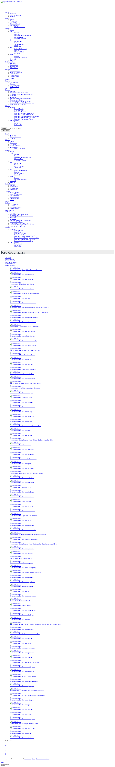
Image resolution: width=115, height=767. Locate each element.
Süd (11, 47)
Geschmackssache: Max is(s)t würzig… (22, 700)
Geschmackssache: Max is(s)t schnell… (22, 643)
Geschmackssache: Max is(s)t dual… (21, 359)
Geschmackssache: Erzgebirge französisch (22, 648)
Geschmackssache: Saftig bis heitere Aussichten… (25, 293)
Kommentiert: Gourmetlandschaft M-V (21, 558)
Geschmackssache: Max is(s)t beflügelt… (22, 667)
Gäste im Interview (15, 15)
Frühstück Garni (15, 24)
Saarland (17, 53)
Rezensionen (14, 66)
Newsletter (13, 95)
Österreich (13, 59)
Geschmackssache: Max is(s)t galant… (21, 638)
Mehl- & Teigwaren (16, 72)
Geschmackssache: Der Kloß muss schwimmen (24, 539)
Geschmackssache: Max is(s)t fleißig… (21, 615)
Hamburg (17, 34)
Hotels (12, 19)
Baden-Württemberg (20, 49)
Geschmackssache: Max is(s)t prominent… (23, 596)
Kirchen (7, 106)
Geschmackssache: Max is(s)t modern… (22, 577)
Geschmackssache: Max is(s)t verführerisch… (23, 610)
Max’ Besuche (14, 25)
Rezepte (7, 79)
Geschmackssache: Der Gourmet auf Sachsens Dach (25, 426)
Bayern (16, 50)
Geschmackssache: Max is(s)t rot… (20, 591)
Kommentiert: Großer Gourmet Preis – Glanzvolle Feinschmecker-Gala (31, 440)
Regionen (8, 28)
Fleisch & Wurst (15, 71)
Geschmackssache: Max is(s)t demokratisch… (24, 317)
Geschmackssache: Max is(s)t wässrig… (22, 478)
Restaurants (13, 21)
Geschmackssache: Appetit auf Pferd (21, 397)
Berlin (12, 30)
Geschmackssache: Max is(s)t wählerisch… (23, 449)
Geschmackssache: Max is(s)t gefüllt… (21, 714)
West (11, 54)
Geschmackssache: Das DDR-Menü (20, 487)
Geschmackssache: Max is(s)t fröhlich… (22, 738)
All (8, 258)
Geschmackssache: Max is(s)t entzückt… (22, 511)
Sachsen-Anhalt (19, 44)
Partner (7, 81)
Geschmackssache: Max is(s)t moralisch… (22, 671)
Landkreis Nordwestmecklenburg (24, 113)
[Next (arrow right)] (4, 765)
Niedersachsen (18, 37)
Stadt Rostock (18, 110)
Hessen (16, 56)
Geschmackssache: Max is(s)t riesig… (21, 393)
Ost (11, 40)
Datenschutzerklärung (16, 100)
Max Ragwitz (9, 88)
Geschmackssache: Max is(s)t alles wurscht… (23, 341)
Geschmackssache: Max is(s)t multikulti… (23, 454)
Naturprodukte (14, 75)
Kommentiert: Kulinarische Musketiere (22, 374)
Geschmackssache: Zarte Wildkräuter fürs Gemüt (24, 662)
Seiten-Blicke (14, 68)
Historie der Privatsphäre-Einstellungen (22, 103)
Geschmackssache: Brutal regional (20, 501)
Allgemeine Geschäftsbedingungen (20, 98)
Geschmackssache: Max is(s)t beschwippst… (23, 728)
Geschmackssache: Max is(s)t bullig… (21, 411)
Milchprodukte (14, 74)
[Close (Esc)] (2, 764)
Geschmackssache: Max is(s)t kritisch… (22, 629)
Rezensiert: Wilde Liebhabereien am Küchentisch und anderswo (29, 307)
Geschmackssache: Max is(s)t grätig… (21, 463)
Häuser (7, 18)
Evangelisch (18, 122)
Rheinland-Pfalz (19, 52)
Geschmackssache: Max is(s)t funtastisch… (23, 322)
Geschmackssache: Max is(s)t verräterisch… (23, 378)
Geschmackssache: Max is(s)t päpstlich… (22, 582)
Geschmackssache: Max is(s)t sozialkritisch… (24, 681)
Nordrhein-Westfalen (20, 57)
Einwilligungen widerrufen (18, 104)
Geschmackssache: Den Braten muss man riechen (25, 634)
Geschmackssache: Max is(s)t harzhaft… (22, 364)
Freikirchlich (18, 125)
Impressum (13, 97)
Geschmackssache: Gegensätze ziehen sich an (24, 515)
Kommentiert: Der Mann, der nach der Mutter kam (25, 350)
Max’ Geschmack (19, 27)
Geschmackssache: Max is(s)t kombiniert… (23, 530)
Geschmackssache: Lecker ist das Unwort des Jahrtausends (27, 695)
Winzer (12, 78)
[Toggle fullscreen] (6, 764)
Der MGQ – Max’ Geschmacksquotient (21, 94)
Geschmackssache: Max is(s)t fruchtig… (22, 492)
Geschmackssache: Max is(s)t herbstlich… (22, 416)
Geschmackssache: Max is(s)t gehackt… (22, 525)
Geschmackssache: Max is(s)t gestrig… (22, 686)
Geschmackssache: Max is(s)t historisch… (22, 274)
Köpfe (7, 12)
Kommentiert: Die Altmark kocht (20, 601)
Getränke (12, 84)
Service (7, 90)
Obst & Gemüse (14, 76)
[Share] (4, 764)
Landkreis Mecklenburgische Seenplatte (26, 116)
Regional (12, 107)
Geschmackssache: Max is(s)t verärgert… (22, 719)
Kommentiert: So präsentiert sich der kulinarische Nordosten (28, 534)
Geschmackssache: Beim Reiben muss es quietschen (25, 572)
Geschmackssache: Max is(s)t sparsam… (22, 549)
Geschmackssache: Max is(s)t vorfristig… (22, 468)
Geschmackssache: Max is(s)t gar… (20, 705)
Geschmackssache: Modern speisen (20, 605)
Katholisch (17, 123)
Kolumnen (13, 63)
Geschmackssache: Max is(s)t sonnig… (22, 657)
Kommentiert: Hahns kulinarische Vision (22, 355)
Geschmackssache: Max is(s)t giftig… (21, 430)
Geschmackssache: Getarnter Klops (20, 445)
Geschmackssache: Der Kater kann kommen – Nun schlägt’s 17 (29, 312)
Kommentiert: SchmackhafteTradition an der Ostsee (25, 383)
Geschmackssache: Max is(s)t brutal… (21, 520)
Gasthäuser (13, 22)
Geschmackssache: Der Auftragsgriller (21, 586)
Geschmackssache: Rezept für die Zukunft (22, 336)
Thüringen (17, 46)
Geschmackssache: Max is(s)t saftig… (21, 298)
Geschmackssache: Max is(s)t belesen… (22, 553)
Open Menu (5, 130)
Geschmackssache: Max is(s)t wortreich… (22, 407)
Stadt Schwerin (18, 109)
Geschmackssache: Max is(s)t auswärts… (22, 435)
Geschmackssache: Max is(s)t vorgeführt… (23, 506)
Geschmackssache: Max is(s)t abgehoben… (23, 331)
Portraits (12, 16)
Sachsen (16, 43)
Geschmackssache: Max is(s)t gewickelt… (22, 653)
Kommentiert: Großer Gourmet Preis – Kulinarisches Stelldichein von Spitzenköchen (35, 624)
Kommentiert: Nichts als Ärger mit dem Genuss (24, 723)
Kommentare (14, 65)
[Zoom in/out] (8, 764)
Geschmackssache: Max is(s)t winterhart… (23, 303)
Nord (11, 31)
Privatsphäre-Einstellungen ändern (20, 101)
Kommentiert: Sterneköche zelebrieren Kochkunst (25, 388)
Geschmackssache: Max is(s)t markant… (22, 289)
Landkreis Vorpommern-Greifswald (24, 117)
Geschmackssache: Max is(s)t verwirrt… (22, 402)
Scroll (2, 762)
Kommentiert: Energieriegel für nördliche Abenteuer (26, 270)
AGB (33, 759)
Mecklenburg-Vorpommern (22, 35)
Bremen (16, 33)
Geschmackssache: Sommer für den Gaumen (23, 459)
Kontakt (12, 91)
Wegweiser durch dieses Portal (19, 93)
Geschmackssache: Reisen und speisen (21, 563)
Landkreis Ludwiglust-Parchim (23, 114)
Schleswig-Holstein (20, 38)
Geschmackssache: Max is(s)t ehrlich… (22, 497)
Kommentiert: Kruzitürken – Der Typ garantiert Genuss (26, 473)
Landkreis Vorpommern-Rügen (23, 119)
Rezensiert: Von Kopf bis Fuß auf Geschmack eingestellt (27, 690)
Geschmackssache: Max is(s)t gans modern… (23, 345)
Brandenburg (18, 41)
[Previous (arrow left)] (2, 765)
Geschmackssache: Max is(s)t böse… (21, 421)
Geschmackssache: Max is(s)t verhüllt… (22, 279)
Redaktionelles (10, 62)
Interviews (13, 14)
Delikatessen (14, 82)
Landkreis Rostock (20, 112)
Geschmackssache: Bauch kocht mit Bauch (23, 369)
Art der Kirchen (14, 120)
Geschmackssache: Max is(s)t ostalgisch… (23, 482)
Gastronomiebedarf (15, 85)
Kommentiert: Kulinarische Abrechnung (22, 284)
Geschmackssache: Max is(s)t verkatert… (22, 709)
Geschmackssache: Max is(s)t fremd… (21, 733)
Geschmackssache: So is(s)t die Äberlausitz (23, 676)
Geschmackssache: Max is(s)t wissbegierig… (23, 567)
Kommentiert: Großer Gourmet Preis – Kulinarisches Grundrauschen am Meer (33, 544)
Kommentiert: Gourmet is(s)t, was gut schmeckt (24, 326)
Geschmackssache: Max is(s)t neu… (21, 619)
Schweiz (12, 60)
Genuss (7, 69)
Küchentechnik (14, 87)
